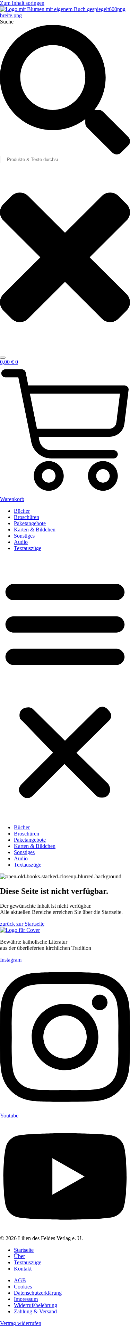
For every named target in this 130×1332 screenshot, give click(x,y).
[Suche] (3, 358)
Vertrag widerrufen (20, 1323)
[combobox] (32, 159)
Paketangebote (30, 523)
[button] (65, 688)
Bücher (22, 511)
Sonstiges (24, 536)
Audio (21, 542)
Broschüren (26, 517)
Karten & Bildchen (34, 529)
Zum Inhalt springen (22, 3)
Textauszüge (27, 548)
